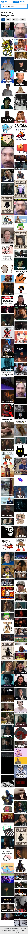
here (24, 932)
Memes (22, 19)
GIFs (8, 19)
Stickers (15, 19)
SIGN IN (22, 1)
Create (16, 1)
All (3, 19)
